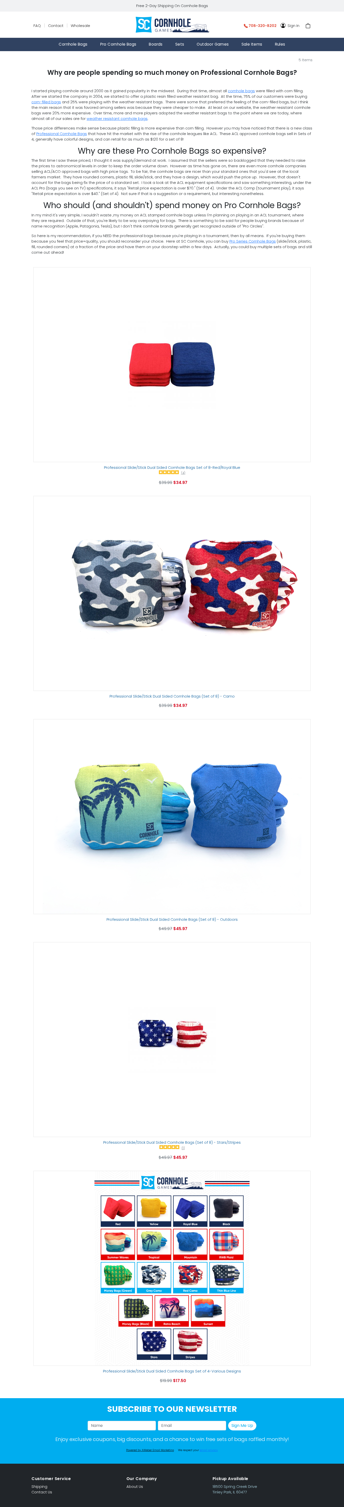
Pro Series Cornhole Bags (252, 241)
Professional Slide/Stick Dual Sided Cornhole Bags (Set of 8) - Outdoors (172, 919)
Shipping (39, 1486)
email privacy (209, 1450)
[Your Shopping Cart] (308, 25)
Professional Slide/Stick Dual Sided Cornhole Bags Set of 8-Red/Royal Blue (172, 467)
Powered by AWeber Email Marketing (150, 1450)
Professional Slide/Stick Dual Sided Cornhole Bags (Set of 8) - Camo (172, 696)
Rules (280, 44)
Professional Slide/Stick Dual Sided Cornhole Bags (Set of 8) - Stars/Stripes (172, 1142)
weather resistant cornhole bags (117, 118)
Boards (155, 44)
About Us (134, 1486)
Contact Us (41, 1492)
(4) (183, 473)
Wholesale (80, 25)
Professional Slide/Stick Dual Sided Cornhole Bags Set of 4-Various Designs (172, 1371)
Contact (55, 25)
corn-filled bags (46, 102)
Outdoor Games (213, 44)
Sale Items (252, 44)
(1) (183, 1148)
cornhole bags (241, 90)
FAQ (37, 25)
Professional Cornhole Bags (61, 133)
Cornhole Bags (73, 44)
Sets (179, 44)
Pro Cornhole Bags (118, 44)
